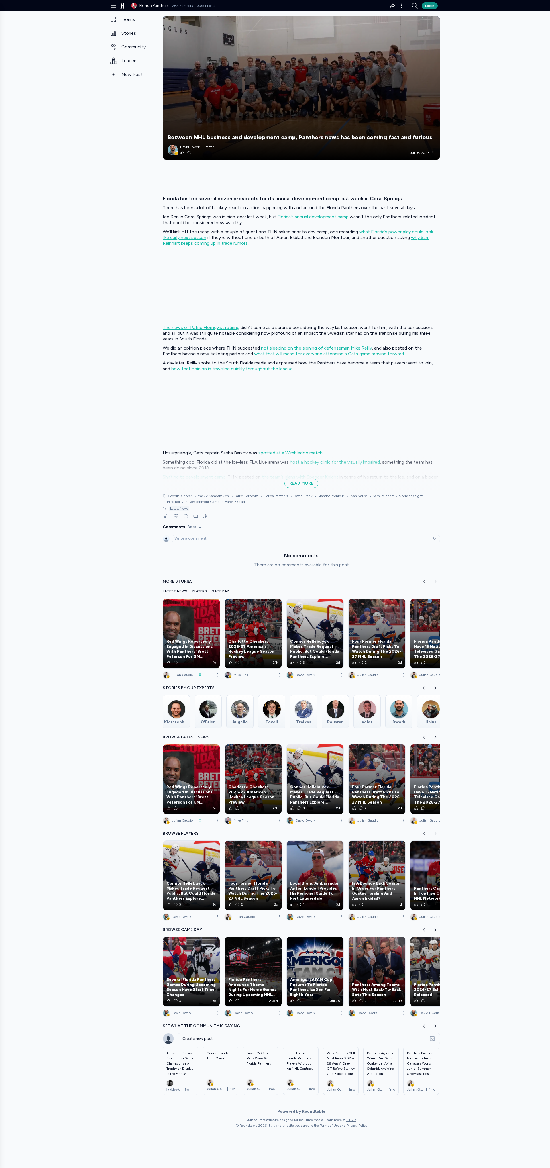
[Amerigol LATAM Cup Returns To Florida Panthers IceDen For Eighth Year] (315, 971)
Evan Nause (356, 496)
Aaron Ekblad (233, 502)
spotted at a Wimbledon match (290, 453)
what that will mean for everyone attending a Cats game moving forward (329, 353)
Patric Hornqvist (244, 496)
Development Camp (202, 502)
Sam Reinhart (382, 496)
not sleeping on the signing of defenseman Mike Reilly (316, 348)
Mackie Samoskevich (211, 496)
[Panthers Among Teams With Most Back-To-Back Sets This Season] (377, 971)
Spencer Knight (409, 496)
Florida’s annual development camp (313, 217)
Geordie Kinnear (180, 496)
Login (429, 6)
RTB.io (351, 1120)
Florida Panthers (274, 496)
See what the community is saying (201, 1026)
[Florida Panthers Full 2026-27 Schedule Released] (438, 971)
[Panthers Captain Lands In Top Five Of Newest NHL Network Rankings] (438, 875)
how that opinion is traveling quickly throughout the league (232, 368)
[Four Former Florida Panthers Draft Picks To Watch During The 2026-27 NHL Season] (377, 633)
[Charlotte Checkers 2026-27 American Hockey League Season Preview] (253, 633)
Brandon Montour (329, 496)
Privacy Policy (357, 1126)
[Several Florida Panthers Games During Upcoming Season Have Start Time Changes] (191, 971)
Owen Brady (301, 496)
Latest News (179, 509)
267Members (182, 6)
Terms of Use (329, 1126)
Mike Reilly (173, 502)
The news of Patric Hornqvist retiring (201, 327)
